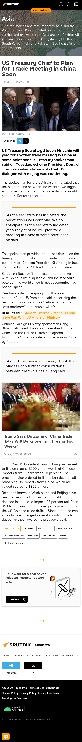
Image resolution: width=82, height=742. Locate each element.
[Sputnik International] (11, 5)
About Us (7, 688)
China (48, 528)
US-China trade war (14, 535)
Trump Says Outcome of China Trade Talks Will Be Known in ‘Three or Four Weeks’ (39, 441)
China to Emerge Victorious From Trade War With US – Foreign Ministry (39, 315)
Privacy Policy (28, 693)
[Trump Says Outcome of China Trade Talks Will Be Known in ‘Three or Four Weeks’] (41, 407)
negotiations (49, 535)
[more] (76, 454)
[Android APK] (14, 709)
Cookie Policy (10, 693)
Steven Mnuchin (64, 528)
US (39, 528)
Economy (51, 655)
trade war (33, 535)
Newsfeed (28, 528)
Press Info (21, 688)
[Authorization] (61, 4)
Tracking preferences (14, 698)
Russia (36, 655)
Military (67, 655)
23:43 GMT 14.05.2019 (15, 82)
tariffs (63, 535)
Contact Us (52, 688)
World (16, 528)
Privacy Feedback (48, 693)
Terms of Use (36, 688)
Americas (21, 655)
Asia (6, 528)
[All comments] (6, 736)
